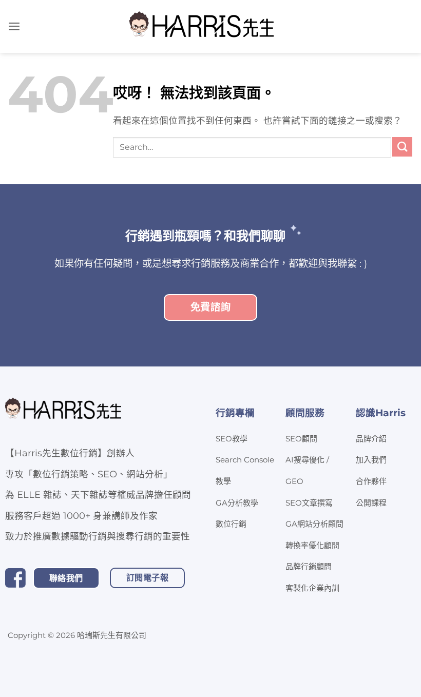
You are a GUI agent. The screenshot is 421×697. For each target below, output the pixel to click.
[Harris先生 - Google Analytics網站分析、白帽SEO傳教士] (202, 26)
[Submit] (402, 147)
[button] (14, 26)
